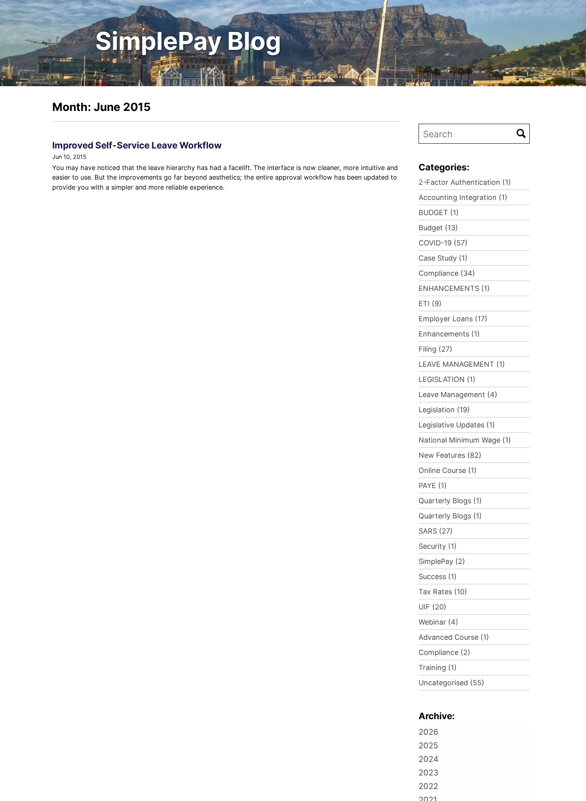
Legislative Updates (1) (457, 425)
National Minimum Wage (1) (465, 440)
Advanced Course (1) (454, 637)
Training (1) (438, 667)
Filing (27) (435, 349)
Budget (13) (438, 227)
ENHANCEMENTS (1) (454, 288)
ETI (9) (430, 303)
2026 (428, 732)
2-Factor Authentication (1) (465, 182)
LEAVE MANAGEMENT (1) (462, 364)
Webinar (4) (438, 622)
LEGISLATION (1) (447, 379)
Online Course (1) (448, 470)
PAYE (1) (433, 485)
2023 (429, 772)
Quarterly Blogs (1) (450, 500)
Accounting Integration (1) (463, 197)
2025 (428, 745)
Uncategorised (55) (451, 682)
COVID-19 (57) (443, 243)
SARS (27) (436, 531)
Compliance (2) (444, 652)
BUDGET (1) (439, 212)
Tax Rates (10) (443, 591)
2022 (428, 786)
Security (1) (438, 546)
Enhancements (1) (449, 334)
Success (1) (438, 576)
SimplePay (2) (442, 561)
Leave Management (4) (458, 394)
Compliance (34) (447, 273)
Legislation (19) (444, 409)
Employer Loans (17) (453, 318)
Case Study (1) (443, 258)
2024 (429, 759)
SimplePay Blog (188, 41)
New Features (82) (450, 455)
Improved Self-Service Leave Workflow (137, 145)
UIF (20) (432, 607)
